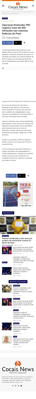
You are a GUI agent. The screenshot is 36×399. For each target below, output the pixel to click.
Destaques (5, 236)
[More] (24, 43)
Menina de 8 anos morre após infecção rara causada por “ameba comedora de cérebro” (23, 341)
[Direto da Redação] (4, 37)
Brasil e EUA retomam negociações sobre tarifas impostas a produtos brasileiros (22, 270)
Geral (15, 336)
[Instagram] (15, 385)
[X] (18, 385)
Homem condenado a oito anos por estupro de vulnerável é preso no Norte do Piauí (17, 240)
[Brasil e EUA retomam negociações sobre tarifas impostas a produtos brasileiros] (7, 271)
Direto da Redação (13, 38)
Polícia (7, 12)
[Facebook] (12, 385)
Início (3, 12)
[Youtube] (21, 385)
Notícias (5, 262)
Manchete (5, 273)
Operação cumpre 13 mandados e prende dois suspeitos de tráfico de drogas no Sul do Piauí (23, 259)
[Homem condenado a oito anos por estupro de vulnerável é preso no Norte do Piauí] (18, 225)
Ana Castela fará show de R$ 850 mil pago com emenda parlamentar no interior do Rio (23, 249)
